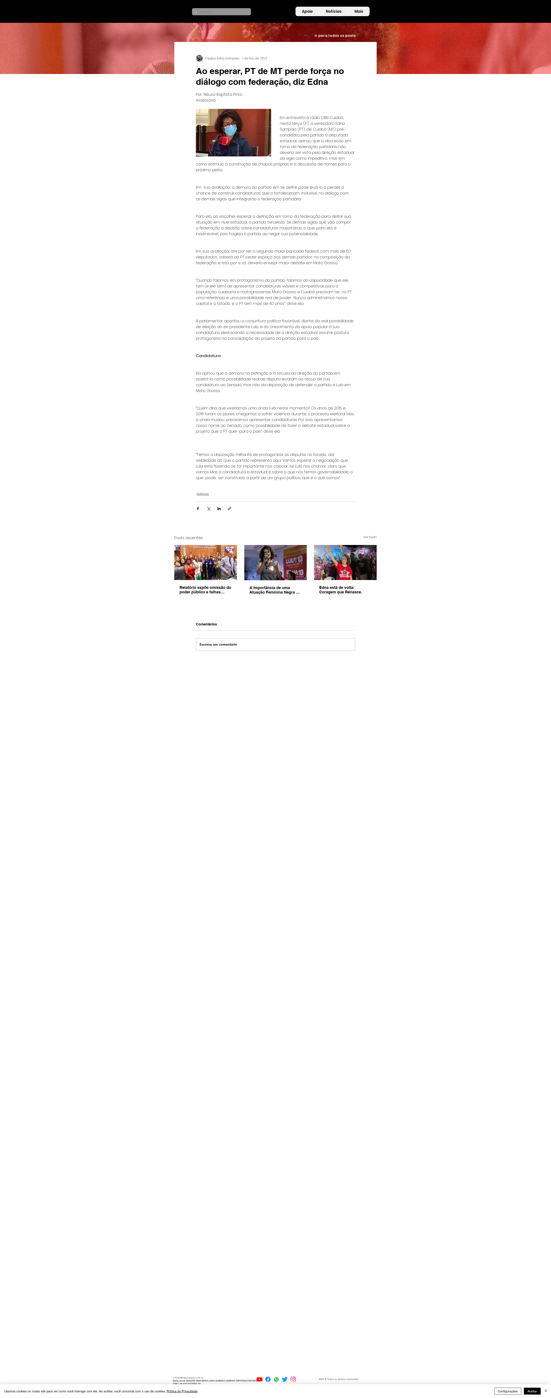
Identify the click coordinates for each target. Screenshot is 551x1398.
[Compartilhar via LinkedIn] (219, 508)
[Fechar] (545, 1391)
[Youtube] (259, 1379)
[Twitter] (284, 1379)
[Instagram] (293, 1379)
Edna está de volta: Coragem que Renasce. (340, 589)
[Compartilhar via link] (230, 508)
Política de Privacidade (182, 1391)
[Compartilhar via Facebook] (198, 508)
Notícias (203, 494)
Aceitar (532, 1391)
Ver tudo (370, 537)
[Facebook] (268, 1379)
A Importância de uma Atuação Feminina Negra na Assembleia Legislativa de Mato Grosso (274, 589)
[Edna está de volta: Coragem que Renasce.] (345, 562)
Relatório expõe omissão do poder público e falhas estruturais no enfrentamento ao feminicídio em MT (205, 589)
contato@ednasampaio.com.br (188, 1377)
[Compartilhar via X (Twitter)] (208, 508)
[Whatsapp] (276, 1379)
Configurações (508, 1391)
